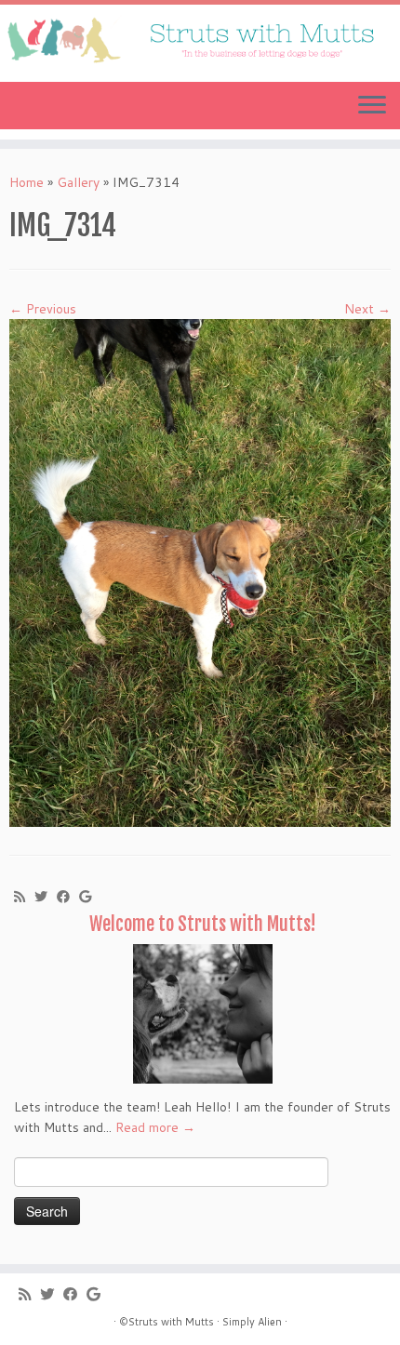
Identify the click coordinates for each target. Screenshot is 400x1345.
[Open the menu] (372, 106)
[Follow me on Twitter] (45, 896)
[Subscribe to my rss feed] (24, 896)
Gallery (78, 182)
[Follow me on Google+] (89, 896)
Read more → (155, 1127)
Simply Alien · (254, 1321)
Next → (367, 309)
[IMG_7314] (200, 572)
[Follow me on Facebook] (68, 896)
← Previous (42, 309)
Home (26, 182)
